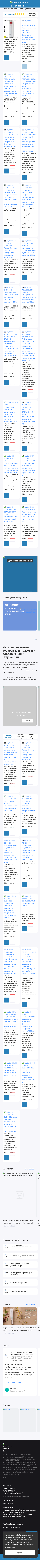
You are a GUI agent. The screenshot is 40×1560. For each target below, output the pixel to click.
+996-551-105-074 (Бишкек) (13, 1493)
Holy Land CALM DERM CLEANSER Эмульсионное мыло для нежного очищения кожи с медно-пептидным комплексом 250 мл (11, 1037)
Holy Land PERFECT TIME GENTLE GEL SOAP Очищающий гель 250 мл (28, 917)
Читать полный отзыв (13, 1382)
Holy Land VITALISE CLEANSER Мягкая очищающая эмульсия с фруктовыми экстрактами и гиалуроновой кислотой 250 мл (28, 1040)
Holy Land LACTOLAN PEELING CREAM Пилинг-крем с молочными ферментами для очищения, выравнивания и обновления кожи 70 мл (11, 106)
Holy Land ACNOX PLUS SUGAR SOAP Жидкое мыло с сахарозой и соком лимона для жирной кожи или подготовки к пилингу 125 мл (28, 869)
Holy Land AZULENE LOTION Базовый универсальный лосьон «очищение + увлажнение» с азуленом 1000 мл (28, 264)
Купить (6, 57)
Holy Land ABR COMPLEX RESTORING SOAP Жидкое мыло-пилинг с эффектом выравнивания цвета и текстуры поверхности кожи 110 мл (11, 872)
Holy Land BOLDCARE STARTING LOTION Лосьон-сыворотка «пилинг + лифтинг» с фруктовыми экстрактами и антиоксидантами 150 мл (29, 51)
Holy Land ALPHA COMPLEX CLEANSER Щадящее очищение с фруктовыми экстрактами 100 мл (29, 819)
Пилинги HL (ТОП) (32, 736)
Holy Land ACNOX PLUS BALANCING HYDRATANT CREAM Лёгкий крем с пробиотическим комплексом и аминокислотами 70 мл (28, 433)
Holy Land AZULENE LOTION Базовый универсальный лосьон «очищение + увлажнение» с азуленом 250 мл (10, 44)
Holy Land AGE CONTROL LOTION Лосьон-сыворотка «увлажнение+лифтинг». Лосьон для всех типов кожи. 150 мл (29, 530)
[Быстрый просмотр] (12, 57)
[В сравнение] (14, 21)
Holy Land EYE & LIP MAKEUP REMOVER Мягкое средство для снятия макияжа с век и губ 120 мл (11, 1085)
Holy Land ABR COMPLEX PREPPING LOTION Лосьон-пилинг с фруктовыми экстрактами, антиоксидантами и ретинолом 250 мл (29, 484)
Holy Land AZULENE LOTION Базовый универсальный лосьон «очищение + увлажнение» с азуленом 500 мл (28, 311)
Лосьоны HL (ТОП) (32, 14)
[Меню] (4, 3)
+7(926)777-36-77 (9, 1491)
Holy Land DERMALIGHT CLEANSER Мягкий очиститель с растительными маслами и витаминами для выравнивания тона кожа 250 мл (10, 1141)
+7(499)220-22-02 (9, 1489)
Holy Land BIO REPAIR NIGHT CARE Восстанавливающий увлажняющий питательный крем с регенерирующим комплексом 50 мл (11, 481)
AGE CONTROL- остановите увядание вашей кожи (14, 609)
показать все (30, 1169)
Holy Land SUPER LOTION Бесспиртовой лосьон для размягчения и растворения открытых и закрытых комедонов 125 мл (10, 431)
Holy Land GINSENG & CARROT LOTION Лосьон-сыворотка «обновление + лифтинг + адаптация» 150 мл (11, 311)
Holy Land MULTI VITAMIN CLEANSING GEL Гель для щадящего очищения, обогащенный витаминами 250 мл (29, 1090)
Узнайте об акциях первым (13, 1524)
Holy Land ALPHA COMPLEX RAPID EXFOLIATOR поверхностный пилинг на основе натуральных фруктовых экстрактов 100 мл (10, 155)
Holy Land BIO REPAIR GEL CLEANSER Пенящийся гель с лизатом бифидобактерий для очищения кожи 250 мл (11, 266)
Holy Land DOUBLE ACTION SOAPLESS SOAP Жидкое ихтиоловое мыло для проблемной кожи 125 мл (10, 530)
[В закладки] (17, 21)
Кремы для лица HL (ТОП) (20, 736)
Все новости (30, 1304)
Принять (20, 1552)
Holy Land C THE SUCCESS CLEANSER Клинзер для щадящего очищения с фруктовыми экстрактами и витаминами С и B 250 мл (11, 927)
